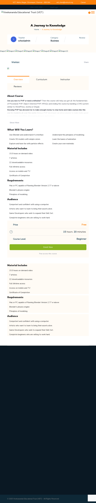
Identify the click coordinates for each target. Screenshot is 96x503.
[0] (88, 13)
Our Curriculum (14, 392)
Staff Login (12, 475)
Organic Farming (15, 428)
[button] (93, 12)
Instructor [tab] (65, 79)
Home (36, 29)
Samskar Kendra (15, 423)
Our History (13, 387)
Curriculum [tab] (41, 79)
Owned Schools (14, 459)
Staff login (54, 7)
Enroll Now (48, 247)
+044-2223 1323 (36, 7)
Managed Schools (15, 464)
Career (83, 2)
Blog (9, 444)
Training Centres (15, 469)
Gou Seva (11, 433)
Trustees (11, 397)
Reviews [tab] (18, 86)
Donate (10, 480)
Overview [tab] (18, 79)
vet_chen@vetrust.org (64, 2)
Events (10, 439)
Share (86, 62)
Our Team (12, 403)
